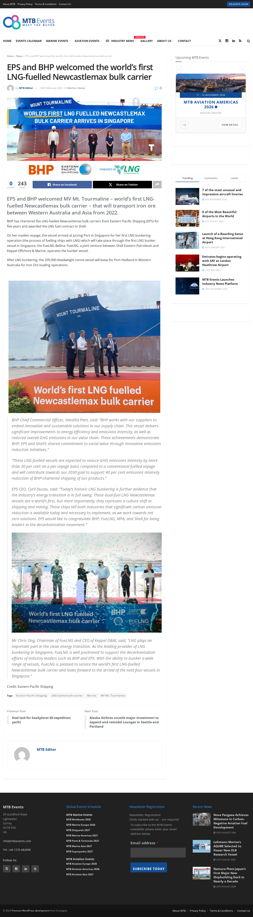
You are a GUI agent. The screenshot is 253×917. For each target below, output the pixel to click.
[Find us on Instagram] (227, 41)
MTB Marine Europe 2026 (80, 824)
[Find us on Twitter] (220, 41)
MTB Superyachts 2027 (79, 851)
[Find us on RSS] (240, 41)
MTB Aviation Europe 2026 (81, 863)
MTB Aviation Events (80, 859)
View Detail (230, 124)
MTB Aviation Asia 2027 (79, 874)
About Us (164, 41)
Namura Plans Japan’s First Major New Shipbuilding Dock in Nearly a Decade (229, 875)
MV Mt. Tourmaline (113, 695)
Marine (71, 88)
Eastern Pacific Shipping (31, 695)
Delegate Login (238, 4)
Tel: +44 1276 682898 (17, 850)
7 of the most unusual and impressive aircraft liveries (222, 192)
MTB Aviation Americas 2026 (82, 869)
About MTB (9, 4)
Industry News (123, 40)
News (19, 56)
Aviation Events (87, 41)
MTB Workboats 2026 (78, 819)
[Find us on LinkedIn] (233, 41)
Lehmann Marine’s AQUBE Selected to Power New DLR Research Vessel (227, 848)
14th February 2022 (51, 88)
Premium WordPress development (30, 910)
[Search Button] (248, 41)
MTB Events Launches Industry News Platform (220, 281)
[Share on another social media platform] (157, 184)
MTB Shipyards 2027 (209, 102)
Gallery (147, 41)
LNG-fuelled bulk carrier (67, 695)
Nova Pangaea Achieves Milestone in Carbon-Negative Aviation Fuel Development (230, 821)
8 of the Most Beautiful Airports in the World (219, 214)
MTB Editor (26, 88)
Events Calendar (29, 41)
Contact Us (65, 4)
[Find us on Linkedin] (25, 868)
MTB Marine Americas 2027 (82, 835)
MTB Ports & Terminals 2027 (82, 840)
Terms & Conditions (46, 4)
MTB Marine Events (79, 815)
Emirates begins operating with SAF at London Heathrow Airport (221, 261)
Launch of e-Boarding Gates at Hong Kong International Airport (222, 238)
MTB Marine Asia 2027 (79, 846)
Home (7, 41)
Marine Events (57, 41)
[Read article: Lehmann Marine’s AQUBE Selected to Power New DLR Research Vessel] (202, 846)
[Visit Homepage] (28, 22)
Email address (144, 843)
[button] (179, 69)
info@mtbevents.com (17, 841)
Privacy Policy (25, 4)
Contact (184, 41)
